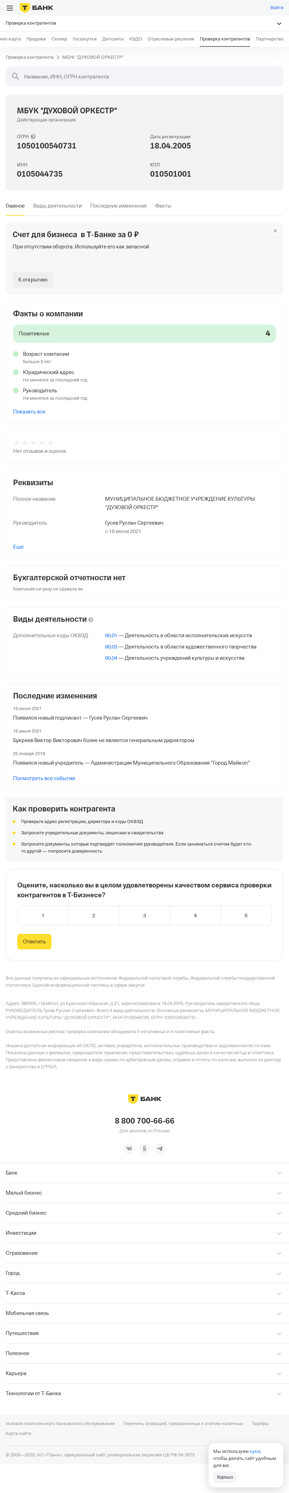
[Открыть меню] (10, 8)
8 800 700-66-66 (144, 1121)
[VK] (129, 1148)
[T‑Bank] (36, 8)
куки (255, 1451)
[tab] (15, 206)
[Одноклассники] (144, 1148)
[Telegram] (160, 1148)
